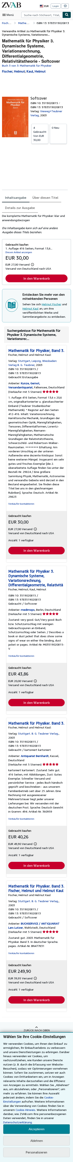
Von (39, 134)
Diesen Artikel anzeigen (18, 252)
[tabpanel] (35, 224)
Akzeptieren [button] (36, 1129)
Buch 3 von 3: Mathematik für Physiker (27, 65)
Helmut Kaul (31, 308)
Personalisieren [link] (36, 1152)
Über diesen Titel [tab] (45, 197)
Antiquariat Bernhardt (35, 756)
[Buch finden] (67, 15)
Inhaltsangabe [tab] (15, 197)
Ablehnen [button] (36, 1140)
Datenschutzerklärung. (17, 1122)
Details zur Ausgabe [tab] (20, 208)
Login (56, 6)
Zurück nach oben (37, 1030)
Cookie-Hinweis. (26, 1109)
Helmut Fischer (51, 304)
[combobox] (41, 15)
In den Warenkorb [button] (37, 278)
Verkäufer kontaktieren (21, 503)
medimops (28, 609)
